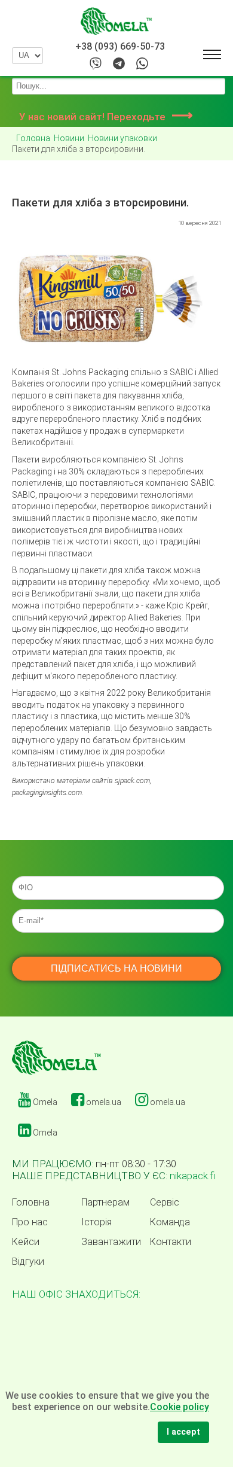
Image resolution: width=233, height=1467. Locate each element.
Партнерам (105, 1202)
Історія (96, 1222)
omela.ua (102, 1102)
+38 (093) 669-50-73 (120, 46)
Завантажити (111, 1242)
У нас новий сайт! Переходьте (106, 117)
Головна (31, 1202)
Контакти (170, 1242)
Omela (44, 1102)
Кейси (25, 1242)
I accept (183, 1432)
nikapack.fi (192, 1176)
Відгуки (28, 1261)
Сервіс (164, 1202)
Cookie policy (179, 1407)
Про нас (30, 1222)
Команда (170, 1222)
